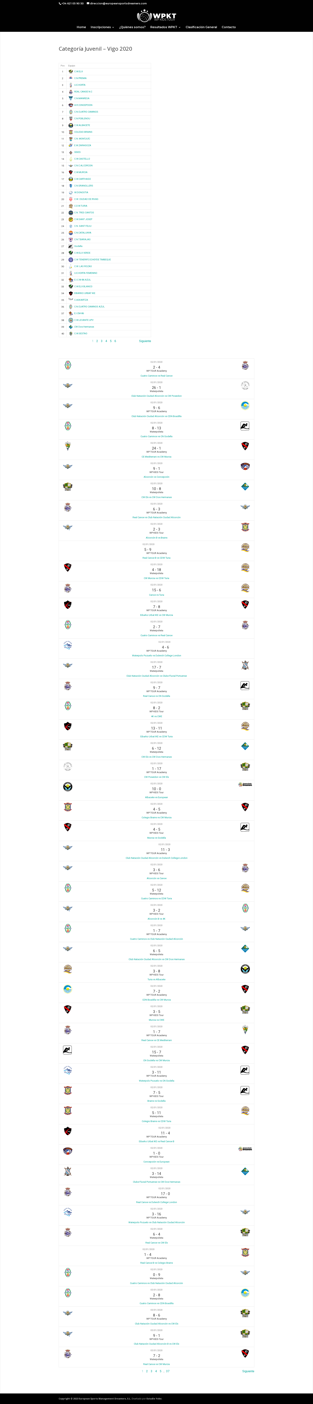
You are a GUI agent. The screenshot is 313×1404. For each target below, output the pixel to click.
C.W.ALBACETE (82, 125)
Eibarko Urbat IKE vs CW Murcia (156, 615)
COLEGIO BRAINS (83, 132)
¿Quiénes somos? (132, 27)
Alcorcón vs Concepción (156, 477)
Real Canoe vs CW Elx (156, 1242)
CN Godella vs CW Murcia (156, 1060)
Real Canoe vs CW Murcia (156, 1364)
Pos (63, 65)
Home (81, 27)
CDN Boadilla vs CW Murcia (156, 999)
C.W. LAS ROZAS (83, 266)
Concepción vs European (156, 1161)
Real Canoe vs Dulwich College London (156, 1202)
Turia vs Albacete (156, 979)
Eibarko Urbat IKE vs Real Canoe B (156, 1141)
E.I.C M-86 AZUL (82, 279)
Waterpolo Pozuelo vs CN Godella (156, 1080)
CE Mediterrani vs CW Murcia (156, 456)
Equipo (71, 65)
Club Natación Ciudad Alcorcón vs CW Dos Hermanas (157, 959)
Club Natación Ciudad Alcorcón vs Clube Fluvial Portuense (156, 675)
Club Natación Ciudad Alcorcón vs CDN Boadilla (156, 416)
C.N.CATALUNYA (82, 232)
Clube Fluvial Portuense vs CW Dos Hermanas (156, 1182)
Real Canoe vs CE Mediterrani (156, 1040)
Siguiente (145, 341)
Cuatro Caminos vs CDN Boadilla (157, 1303)
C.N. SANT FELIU (82, 226)
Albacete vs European (156, 797)
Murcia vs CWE (156, 1020)
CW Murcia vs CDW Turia (156, 578)
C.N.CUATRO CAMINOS (86, 111)
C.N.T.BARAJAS (82, 239)
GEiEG (77, 152)
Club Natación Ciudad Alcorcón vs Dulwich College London (156, 858)
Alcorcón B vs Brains (156, 537)
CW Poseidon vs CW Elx (156, 777)
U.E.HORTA (79, 85)
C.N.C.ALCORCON (83, 165)
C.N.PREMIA (80, 78)
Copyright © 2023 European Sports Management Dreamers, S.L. (95, 1398)
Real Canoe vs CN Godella (156, 696)
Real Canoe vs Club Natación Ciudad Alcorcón (157, 517)
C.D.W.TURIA (80, 205)
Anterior (64, 341)
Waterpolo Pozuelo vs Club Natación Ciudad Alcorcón (156, 1222)
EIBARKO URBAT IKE (84, 293)
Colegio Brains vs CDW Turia (156, 1121)
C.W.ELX (78, 71)
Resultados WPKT (163, 27)
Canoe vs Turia (156, 595)
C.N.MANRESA (81, 98)
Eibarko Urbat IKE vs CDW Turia (156, 736)
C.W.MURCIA (80, 172)
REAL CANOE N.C (83, 91)
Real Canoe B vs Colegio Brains (156, 1262)
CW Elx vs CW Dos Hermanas (156, 497)
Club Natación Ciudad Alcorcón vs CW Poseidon (156, 396)
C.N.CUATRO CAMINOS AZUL (89, 306)
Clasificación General (201, 27)
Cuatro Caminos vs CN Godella (156, 436)
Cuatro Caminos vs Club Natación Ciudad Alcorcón (156, 939)
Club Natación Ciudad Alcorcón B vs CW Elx (156, 1343)
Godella (78, 246)
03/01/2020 (156, 1290)
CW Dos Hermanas (84, 326)
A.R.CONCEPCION (83, 105)
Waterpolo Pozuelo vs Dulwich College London (156, 655)
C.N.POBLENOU (82, 118)
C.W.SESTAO (80, 333)
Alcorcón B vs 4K (156, 918)
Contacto (229, 27)
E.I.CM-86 (79, 313)
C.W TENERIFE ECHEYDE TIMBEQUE (92, 259)
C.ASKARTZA (81, 299)
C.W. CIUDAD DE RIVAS (86, 199)
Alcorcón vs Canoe (156, 878)
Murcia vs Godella (156, 837)
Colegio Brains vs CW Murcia (157, 817)
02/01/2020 (156, 362)
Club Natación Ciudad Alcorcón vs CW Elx (156, 1323)
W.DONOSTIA (81, 192)
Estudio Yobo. (154, 1398)
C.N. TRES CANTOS (84, 212)
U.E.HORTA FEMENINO (85, 273)
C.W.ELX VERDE (82, 252)
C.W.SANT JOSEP (83, 219)
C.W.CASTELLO (82, 158)
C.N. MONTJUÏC (82, 138)
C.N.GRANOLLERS (83, 185)
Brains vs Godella (156, 1101)
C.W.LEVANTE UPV (83, 320)
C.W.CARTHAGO (82, 179)
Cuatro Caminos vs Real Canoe (156, 375)
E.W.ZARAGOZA (82, 145)
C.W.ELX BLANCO (83, 286)
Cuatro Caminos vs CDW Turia (156, 898)
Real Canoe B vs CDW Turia (156, 557)
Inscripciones (101, 27)
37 (167, 1371)
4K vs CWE (156, 716)
